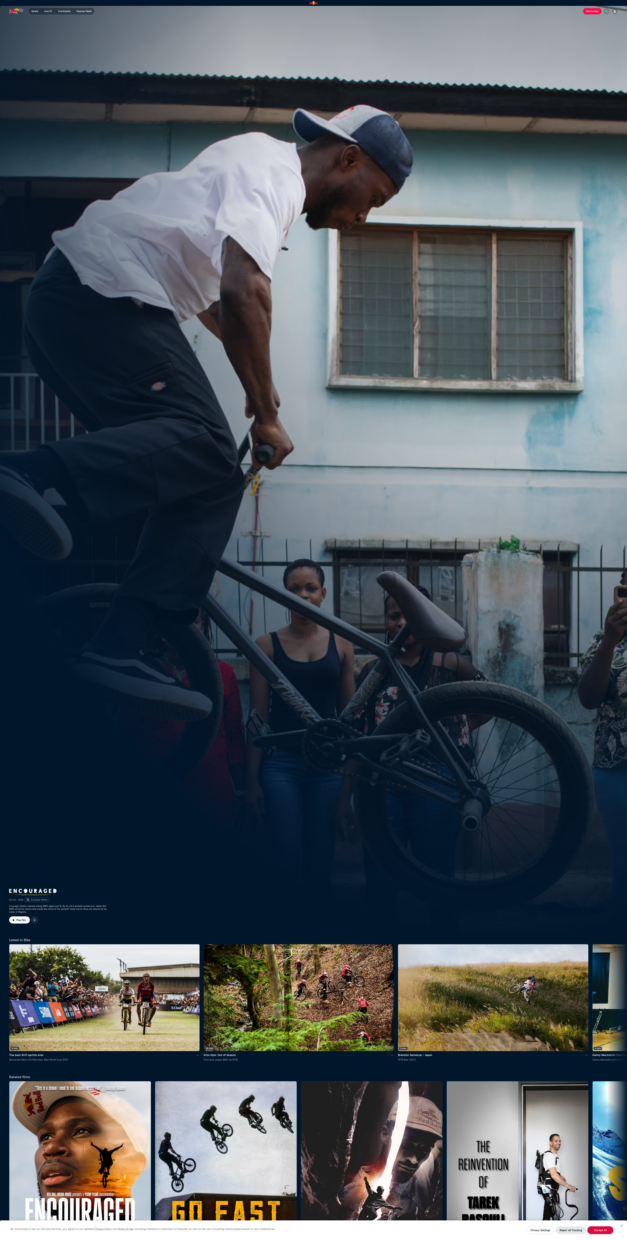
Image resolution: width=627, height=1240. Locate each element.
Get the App (592, 11)
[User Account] (615, 11)
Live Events (64, 11)
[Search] (606, 11)
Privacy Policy (103, 1228)
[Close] (622, 1225)
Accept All (600, 1230)
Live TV (48, 11)
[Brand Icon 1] (313, 3)
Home (35, 11)
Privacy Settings (540, 1230)
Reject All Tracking (571, 1230)
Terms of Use (125, 1228)
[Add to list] (34, 919)
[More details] (198, 1055)
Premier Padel (84, 11)
